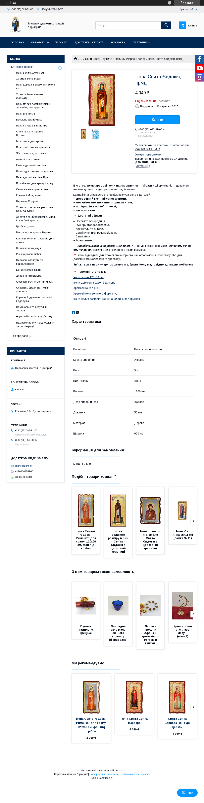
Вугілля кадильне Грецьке (86, 630)
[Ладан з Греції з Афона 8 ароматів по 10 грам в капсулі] (150, 602)
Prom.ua (121, 770)
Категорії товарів (22, 66)
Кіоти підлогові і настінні (31, 165)
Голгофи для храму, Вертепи (34, 232)
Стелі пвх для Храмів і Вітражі (30, 133)
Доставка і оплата (89, 42)
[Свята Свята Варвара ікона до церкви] (177, 694)
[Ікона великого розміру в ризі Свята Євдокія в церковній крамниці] (118, 507)
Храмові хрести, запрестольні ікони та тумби (34, 209)
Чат (190, 792)
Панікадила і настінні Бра (32, 177)
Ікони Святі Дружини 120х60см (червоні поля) (115, 58)
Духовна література (28, 275)
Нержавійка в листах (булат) (34, 316)
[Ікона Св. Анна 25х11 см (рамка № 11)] (183, 507)
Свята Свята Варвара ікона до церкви (178, 723)
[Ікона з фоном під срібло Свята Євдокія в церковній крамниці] (150, 507)
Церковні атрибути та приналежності (29, 262)
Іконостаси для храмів (30, 141)
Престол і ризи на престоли (33, 147)
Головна (17, 42)
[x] (77, 313)
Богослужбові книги (28, 269)
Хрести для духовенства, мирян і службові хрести (36, 218)
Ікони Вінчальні (25, 113)
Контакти (118, 42)
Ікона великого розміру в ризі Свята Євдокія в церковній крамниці (118, 541)
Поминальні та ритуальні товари (31, 308)
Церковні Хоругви (27, 201)
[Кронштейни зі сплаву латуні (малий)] (183, 602)
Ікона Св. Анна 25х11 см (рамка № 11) (183, 535)
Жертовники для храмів (31, 153)
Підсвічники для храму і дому (34, 183)
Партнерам (141, 42)
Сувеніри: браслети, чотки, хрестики (32, 289)
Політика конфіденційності (135, 774)
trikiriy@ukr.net (23, 465)
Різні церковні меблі (28, 254)
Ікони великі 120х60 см (88, 277)
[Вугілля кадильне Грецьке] (86, 602)
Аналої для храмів (28, 159)
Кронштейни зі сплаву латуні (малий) (183, 631)
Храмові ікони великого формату (94, 293)
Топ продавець (21, 335)
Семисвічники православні (32, 189)
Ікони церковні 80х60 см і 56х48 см (35, 86)
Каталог (37, 42)
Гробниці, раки (25, 226)
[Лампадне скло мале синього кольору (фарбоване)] (118, 602)
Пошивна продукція (28, 248)
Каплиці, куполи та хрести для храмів (35, 240)
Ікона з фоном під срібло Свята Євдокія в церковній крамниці (150, 540)
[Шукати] (166, 25)
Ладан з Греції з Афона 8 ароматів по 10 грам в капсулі (151, 635)
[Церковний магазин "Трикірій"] (15, 32)
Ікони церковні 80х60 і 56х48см (93, 282)
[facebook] (73, 313)
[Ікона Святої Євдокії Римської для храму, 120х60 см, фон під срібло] (86, 507)
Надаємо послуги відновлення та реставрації (35, 324)
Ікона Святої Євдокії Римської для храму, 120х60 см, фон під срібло (86, 540)
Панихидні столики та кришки (34, 171)
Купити (157, 119)
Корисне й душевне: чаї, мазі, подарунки (34, 299)
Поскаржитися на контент (103, 774)
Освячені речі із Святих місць (34, 281)
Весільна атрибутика (29, 119)
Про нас (61, 42)
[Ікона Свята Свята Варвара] (134, 694)
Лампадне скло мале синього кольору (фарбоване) (118, 633)
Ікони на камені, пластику (31, 125)
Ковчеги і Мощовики (28, 195)
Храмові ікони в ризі (86, 288)
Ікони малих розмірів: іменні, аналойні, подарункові (106, 298)
